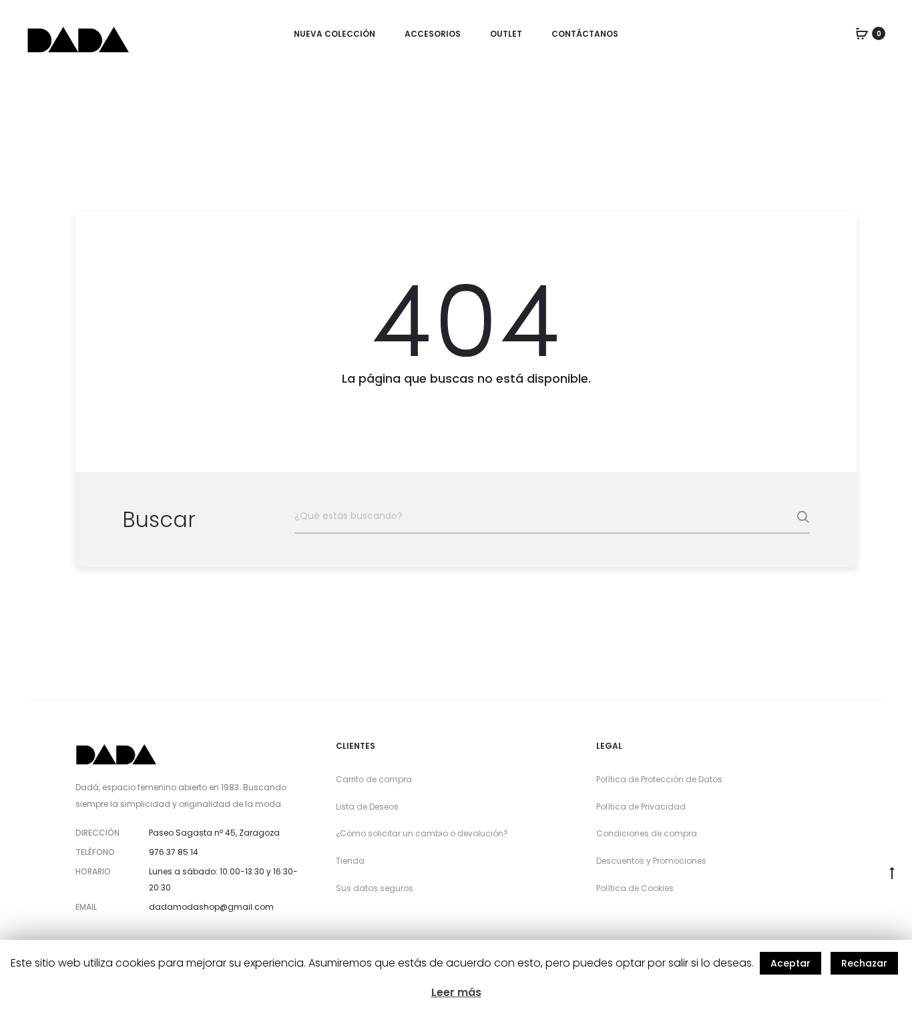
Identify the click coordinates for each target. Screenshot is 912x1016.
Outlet (506, 33)
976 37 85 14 (173, 852)
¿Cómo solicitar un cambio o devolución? (422, 833)
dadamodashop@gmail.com (211, 906)
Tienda (350, 860)
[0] (862, 33)
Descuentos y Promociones (651, 860)
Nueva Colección (334, 33)
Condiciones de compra (646, 833)
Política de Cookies (635, 888)
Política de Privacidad (641, 806)
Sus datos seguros (374, 888)
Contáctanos (584, 33)
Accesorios (433, 33)
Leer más (456, 992)
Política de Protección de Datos (659, 779)
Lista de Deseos (367, 806)
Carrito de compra (374, 779)
